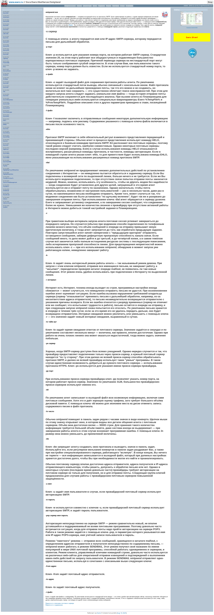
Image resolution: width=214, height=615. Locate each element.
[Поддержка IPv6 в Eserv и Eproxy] (192, 59)
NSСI (4, 120)
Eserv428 (5, 83)
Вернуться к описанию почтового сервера (60, 603)
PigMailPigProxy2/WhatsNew (11, 170)
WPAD (5, 124)
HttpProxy (6, 149)
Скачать (79, 5)
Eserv (71, 25)
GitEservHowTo (7, 203)
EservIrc (5, 141)
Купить (95, 5)
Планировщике (128, 208)
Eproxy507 (6, 42)
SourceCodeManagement (10, 182)
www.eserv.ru (16, 2)
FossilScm (6, 186)
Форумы (108, 5)
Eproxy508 (6, 21)
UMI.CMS (5, 33)
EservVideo (6, 153)
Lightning (5, 58)
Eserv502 (5, 29)
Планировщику (55, 105)
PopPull (5, 165)
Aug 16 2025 (121, 613)
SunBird (5, 207)
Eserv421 (5, 145)
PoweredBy (6, 62)
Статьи (122, 5)
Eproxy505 (6, 50)
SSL (4, 91)
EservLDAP (6, 104)
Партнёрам (115, 5)
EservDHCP (6, 108)
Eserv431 (5, 38)
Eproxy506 (6, 46)
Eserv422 (5, 128)
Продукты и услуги (70, 5)
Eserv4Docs (6, 132)
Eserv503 (5, 25)
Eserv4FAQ (6, 137)
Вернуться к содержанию (54, 605)
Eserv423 (5, 95)
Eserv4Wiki (6, 157)
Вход (210, 2)
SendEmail (6, 190)
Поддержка (101, 5)
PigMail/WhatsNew (8, 174)
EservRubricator (7, 112)
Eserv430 (5, 54)
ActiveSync (6, 17)
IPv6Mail (5, 79)
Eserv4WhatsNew (8, 99)
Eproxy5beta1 (7, 71)
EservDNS (6, 116)
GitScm (5, 199)
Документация (87, 5)
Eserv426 (5, 87)
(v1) (211, 5)
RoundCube (6, 194)
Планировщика (152, 96)
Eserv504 (5, 13)
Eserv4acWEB (7, 161)
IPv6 (4, 66)
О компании (129, 5)
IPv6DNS (5, 75)
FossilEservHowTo (8, 178)
